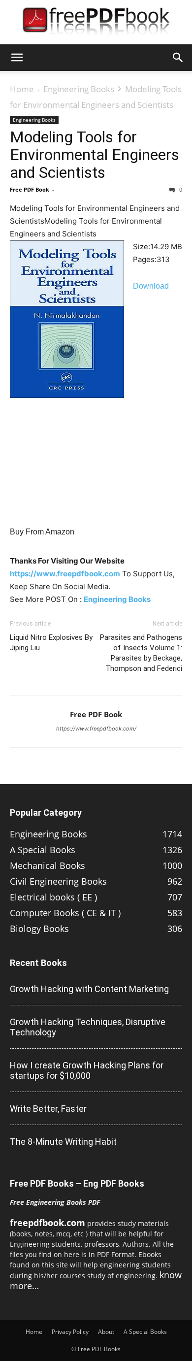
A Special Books (145, 1332)
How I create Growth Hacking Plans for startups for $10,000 (86, 1070)
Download (151, 286)
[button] (16, 57)
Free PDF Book (29, 189)
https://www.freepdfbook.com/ (96, 728)
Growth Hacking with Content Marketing (89, 989)
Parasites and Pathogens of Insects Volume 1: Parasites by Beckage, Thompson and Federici (141, 653)
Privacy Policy (70, 1332)
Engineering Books (78, 89)
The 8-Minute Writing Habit (63, 1141)
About (106, 1332)
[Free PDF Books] (96, 22)
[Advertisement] (96, 504)
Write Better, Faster (48, 1108)
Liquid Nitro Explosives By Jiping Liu (51, 642)
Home (22, 89)
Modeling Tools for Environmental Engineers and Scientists (94, 155)
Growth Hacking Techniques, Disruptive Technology (87, 1027)
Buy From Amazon (42, 532)
